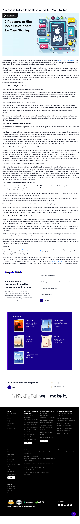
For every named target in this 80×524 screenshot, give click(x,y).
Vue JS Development (46, 425)
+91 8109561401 (59, 387)
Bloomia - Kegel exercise (31, 456)
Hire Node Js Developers (31, 422)
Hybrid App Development (64, 428)
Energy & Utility (12, 474)
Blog (8, 421)
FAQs (8, 426)
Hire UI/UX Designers (30, 434)
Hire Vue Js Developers (30, 424)
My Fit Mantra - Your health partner (34, 470)
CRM (8, 469)
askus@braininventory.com (63, 383)
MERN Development (46, 430)
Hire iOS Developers (30, 439)
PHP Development (45, 435)
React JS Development (46, 420)
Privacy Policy (11, 428)
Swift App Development (64, 426)
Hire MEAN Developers (30, 429)
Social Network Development (65, 452)
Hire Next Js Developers (31, 427)
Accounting (10, 459)
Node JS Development (46, 422)
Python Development (46, 437)
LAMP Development (46, 432)
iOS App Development (63, 416)
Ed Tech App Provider (13, 464)
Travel (9, 467)
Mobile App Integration (63, 430)
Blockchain (10, 457)
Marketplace (11, 462)
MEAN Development (46, 427)
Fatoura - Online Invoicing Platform (34, 467)
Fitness (9, 452)
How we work (11, 416)
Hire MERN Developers (30, 432)
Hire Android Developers (31, 437)
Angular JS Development (47, 417)
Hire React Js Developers (31, 419)
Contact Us (10, 423)
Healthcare (10, 454)
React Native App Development (66, 421)
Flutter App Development (64, 423)
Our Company (11, 413)
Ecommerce (10, 472)
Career (9, 418)
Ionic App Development (63, 433)
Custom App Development (64, 413)
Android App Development (64, 418)
